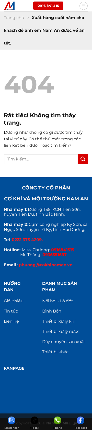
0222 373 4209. (27, 239)
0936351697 (54, 254)
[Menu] (83, 6)
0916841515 (62, 249)
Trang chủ (14, 17)
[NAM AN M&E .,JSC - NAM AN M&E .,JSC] (16, 5)
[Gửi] (83, 159)
